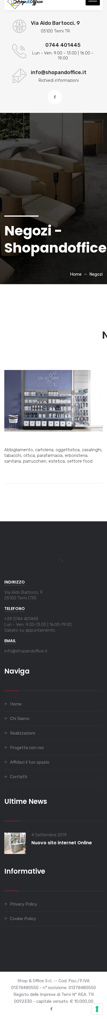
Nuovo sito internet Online (61, 842)
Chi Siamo (19, 718)
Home (76, 274)
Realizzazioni (22, 733)
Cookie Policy (23, 918)
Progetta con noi (27, 747)
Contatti (18, 776)
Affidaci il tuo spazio (29, 762)
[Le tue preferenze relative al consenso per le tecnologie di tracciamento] (97, 1009)
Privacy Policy (23, 904)
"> (61, 560)
